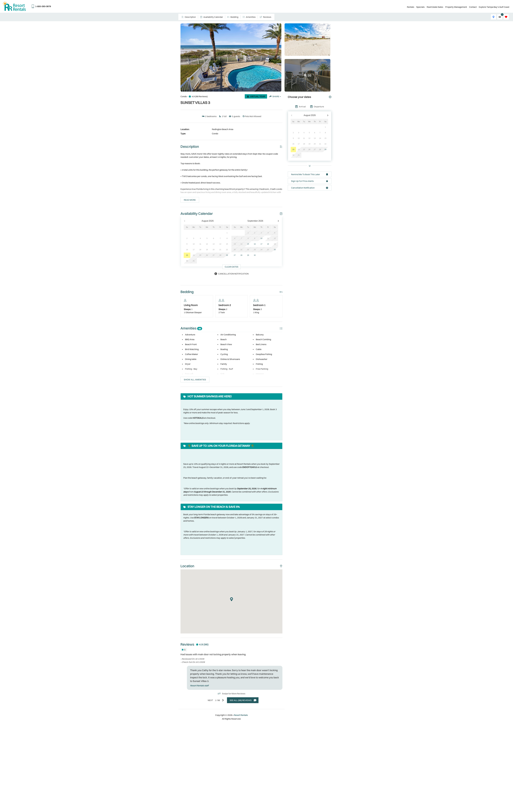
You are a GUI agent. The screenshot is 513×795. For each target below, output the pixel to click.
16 (255, 244)
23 (187, 255)
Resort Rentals (241, 715)
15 (248, 244)
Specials (420, 7)
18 (268, 244)
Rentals (410, 7)
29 (227, 255)
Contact (473, 7)
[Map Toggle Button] (493, 16)
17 (261, 244)
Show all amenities (195, 379)
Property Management (456, 7)
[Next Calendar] (278, 221)
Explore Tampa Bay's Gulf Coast (494, 7)
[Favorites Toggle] (506, 16)
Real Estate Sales (435, 7)
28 (241, 255)
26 (275, 250)
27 (235, 255)
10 (261, 238)
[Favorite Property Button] (276, 28)
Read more (190, 200)
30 (255, 255)
